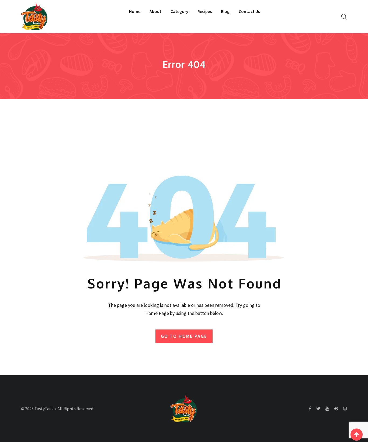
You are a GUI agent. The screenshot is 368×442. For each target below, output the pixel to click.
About (155, 11)
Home (134, 11)
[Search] (344, 16)
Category (179, 11)
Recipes (204, 11)
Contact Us (249, 11)
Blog (225, 11)
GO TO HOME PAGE (184, 336)
